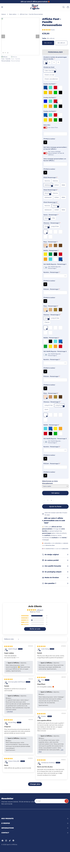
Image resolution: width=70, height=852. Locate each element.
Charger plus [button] (35, 784)
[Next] (37, 36)
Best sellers (12, 14)
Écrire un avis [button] (35, 629)
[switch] (45, 128)
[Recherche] (63, 7)
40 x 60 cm (61, 43)
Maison (3, 14)
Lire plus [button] (10, 711)
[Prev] (3, 36)
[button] (46, 30)
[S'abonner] (66, 801)
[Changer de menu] (2, 7)
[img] (8, 646)
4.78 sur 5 (40, 610)
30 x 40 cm (48, 43)
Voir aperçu (55, 493)
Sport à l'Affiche (12, 844)
